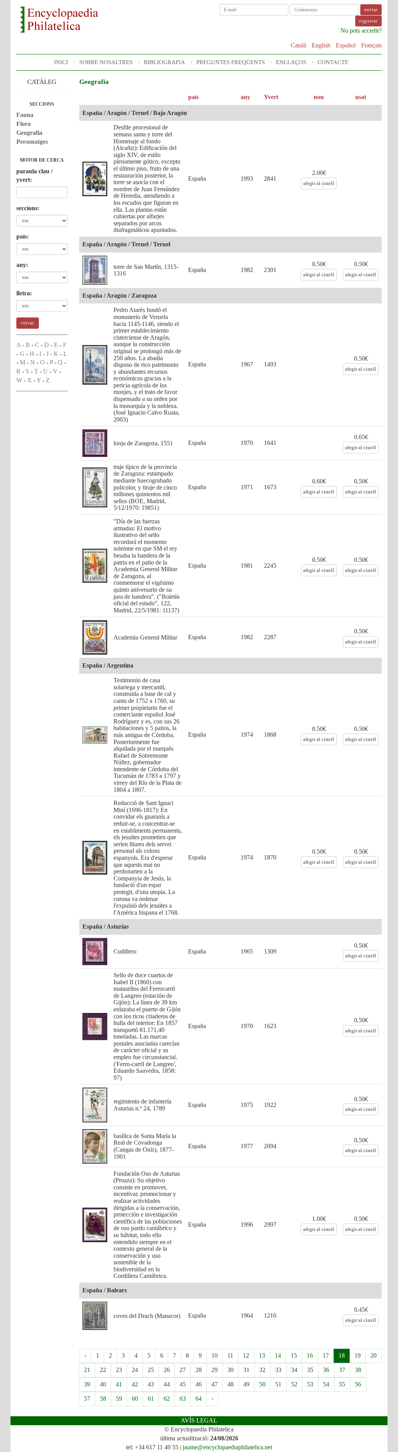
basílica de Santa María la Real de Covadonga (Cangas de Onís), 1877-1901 (144, 1146)
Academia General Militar (145, 637)
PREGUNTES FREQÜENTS (230, 62)
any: (22, 264)
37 (342, 1370)
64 (199, 1398)
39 (87, 1384)
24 (135, 1370)
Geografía (29, 132)
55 (342, 1384)
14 (278, 1355)
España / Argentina (107, 665)
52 (294, 1384)
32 (262, 1370)
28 (199, 1370)
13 (262, 1355)
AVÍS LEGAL (199, 1420)
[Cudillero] (94, 951)
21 (87, 1370)
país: (22, 236)
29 (214, 1370)
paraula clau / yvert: (34, 175)
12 (246, 1355)
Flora (23, 123)
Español (346, 45)
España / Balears (104, 1290)
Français (371, 45)
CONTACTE (333, 62)
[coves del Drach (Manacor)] (94, 1316)
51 (278, 1384)
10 (214, 1355)
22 (103, 1370)
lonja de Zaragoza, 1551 (143, 443)
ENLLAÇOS (291, 62)
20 (373, 1355)
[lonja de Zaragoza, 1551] (94, 443)
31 (246, 1370)
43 (151, 1384)
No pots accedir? (361, 30)
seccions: (27, 208)
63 (183, 1398)
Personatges (32, 141)
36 (326, 1370)
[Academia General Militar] (94, 637)
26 (167, 1370)
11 (230, 1355)
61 (151, 1398)
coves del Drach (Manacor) (146, 1316)
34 (294, 1370)
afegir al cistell (318, 183)
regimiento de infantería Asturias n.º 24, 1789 (142, 1105)
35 (310, 1370)
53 (310, 1384)
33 (278, 1370)
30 (230, 1370)
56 (358, 1384)
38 (358, 1370)
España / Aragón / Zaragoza (119, 295)
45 (183, 1384)
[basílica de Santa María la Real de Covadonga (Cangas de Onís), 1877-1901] (94, 1146)
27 (183, 1370)
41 (119, 1384)
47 (214, 1384)
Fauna (24, 115)
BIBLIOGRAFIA (164, 62)
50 (262, 1384)
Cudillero (124, 951)
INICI (61, 62)
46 (199, 1384)
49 (246, 1384)
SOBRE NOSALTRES (106, 62)
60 (135, 1398)
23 (119, 1370)
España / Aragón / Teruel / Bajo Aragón (134, 113)
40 (103, 1384)
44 (167, 1384)
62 (167, 1398)
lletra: (24, 293)
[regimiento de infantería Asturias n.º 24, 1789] (94, 1105)
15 (294, 1355)
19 (357, 1355)
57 (87, 1398)
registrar (368, 21)
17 (326, 1355)
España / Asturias (105, 926)
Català (298, 45)
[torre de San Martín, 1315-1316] (94, 270)
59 (119, 1398)
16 (310, 1355)
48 (230, 1384)
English (321, 45)
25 (151, 1370)
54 (326, 1384)
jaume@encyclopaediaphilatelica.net (227, 1447)
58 (103, 1398)
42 (135, 1384)
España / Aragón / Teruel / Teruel (126, 244)
